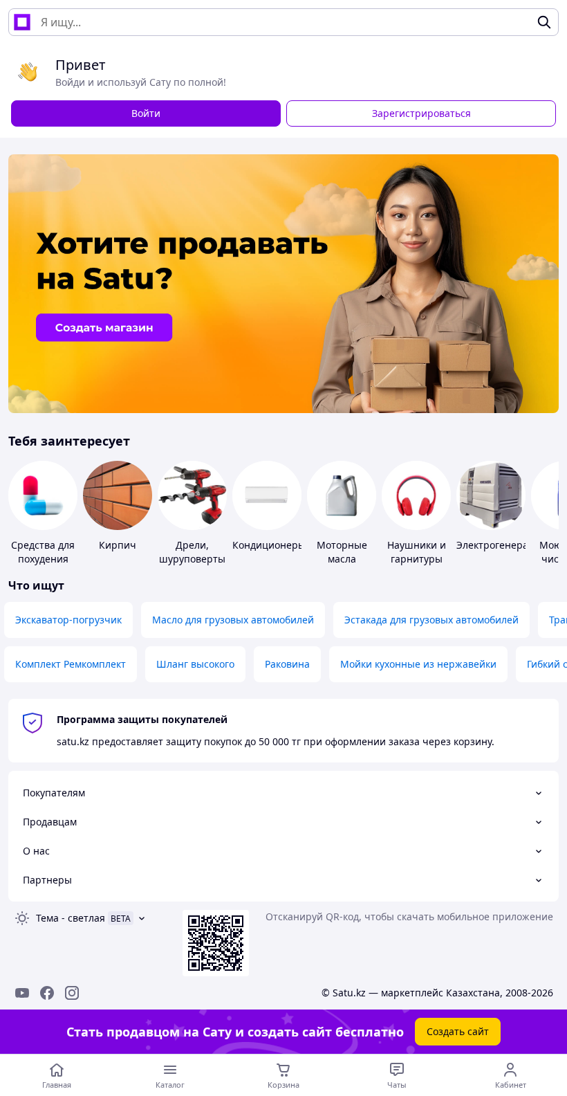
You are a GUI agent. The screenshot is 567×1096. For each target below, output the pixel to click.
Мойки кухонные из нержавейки (418, 663)
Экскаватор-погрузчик (68, 619)
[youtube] (22, 993)
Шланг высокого (195, 663)
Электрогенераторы (504, 544)
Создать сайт (458, 1031)
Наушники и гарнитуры (416, 551)
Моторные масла (342, 551)
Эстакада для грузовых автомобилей (431, 619)
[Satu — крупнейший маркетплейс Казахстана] (22, 22)
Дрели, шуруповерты (192, 551)
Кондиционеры (269, 544)
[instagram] (72, 993)
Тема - (70, 917)
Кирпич (117, 544)
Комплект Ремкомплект (70, 663)
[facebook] (47, 993)
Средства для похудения (43, 551)
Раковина (287, 663)
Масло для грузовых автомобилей (233, 619)
